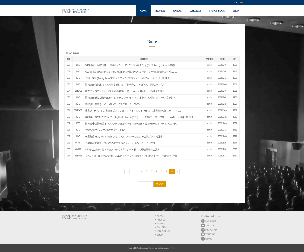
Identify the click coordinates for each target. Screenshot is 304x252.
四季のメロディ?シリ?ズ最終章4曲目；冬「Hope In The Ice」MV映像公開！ (125, 91)
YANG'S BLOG (163, 231)
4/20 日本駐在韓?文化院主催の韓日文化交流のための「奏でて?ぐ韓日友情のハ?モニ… (131, 71)
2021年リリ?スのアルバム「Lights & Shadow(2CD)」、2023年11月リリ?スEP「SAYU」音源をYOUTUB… (141, 117)
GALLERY (161, 227)
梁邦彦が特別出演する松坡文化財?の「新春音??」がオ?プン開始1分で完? (124, 84)
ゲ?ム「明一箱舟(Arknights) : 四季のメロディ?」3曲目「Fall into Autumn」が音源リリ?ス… (132, 156)
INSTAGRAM (211, 230)
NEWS (160, 216)
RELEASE (78, 91)
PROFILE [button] (160, 10)
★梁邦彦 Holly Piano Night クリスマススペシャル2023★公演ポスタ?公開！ (124, 136)
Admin (173, 248)
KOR (235, 2)
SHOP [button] (236, 10)
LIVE (78, 65)
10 (172, 171)
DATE (222, 59)
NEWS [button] (143, 10)
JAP (241, 2)
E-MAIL (208, 238)
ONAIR (78, 143)
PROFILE (161, 219)
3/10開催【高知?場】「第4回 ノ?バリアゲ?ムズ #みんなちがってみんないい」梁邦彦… (131, 65)
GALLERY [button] (195, 10)
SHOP (159, 234)
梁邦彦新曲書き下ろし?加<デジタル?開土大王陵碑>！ (113, 104)
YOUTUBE (210, 234)
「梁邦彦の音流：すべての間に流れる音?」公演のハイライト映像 (120, 143)
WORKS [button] (177, 10)
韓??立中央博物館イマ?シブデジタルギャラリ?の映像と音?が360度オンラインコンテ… (131, 123)
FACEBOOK (210, 221)
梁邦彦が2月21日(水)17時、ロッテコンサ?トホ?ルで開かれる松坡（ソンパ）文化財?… (131, 97)
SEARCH (160, 184)
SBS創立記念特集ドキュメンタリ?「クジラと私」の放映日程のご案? (122, 149)
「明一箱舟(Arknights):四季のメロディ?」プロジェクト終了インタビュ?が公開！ (127, 78)
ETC (78, 78)
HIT (234, 59)
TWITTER (209, 225)
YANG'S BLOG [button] (217, 10)
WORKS (160, 223)
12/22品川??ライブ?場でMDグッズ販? (105, 130)
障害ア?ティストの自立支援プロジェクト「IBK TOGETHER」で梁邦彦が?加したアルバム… (134, 110)
